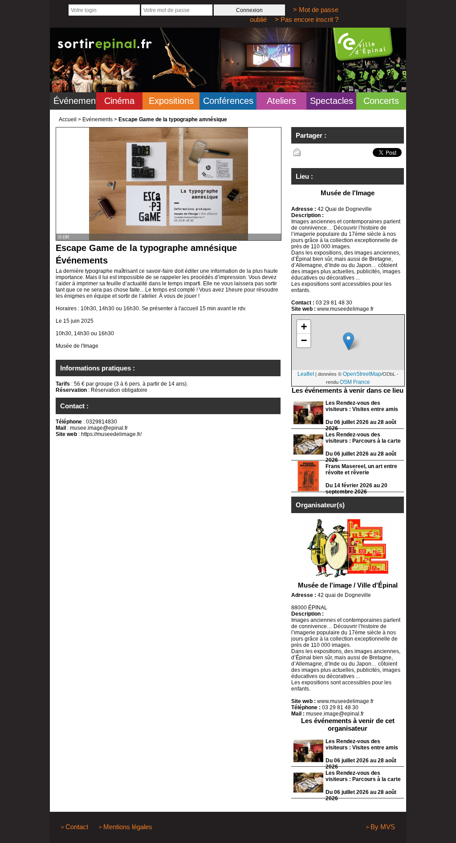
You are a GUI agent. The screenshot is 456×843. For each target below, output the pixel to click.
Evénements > (99, 119)
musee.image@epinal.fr (99, 428)
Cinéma (119, 101)
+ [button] (304, 326)
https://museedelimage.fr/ (111, 434)
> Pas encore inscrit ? (306, 19)
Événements (74, 101)
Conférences (228, 101)
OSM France (355, 382)
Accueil (68, 119)
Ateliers (281, 101)
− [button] (304, 340)
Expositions (171, 101)
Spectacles (331, 101)
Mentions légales (127, 827)
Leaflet (305, 374)
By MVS (382, 827)
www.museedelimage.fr (345, 309)
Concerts (381, 101)
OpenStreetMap (362, 374)
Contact (76, 827)
